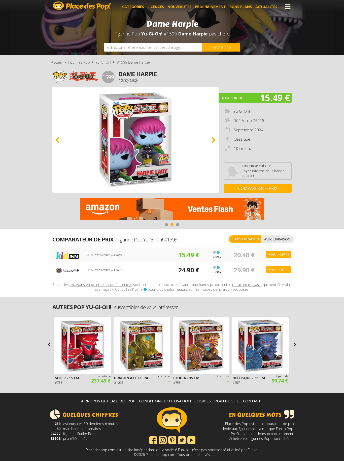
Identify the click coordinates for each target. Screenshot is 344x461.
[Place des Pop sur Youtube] (191, 440)
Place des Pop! (81, 6)
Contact (252, 400)
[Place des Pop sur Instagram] (163, 440)
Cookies (202, 400)
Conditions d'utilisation (165, 400)
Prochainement (210, 6)
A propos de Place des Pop (108, 400)
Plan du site (226, 400)
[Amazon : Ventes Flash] (172, 210)
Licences (156, 6)
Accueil (56, 62)
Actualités (266, 6)
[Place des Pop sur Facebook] (153, 440)
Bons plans (240, 6)
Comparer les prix (257, 188)
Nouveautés (179, 6)
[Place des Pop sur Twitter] (182, 440)
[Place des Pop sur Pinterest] (172, 440)
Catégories (133, 6)
